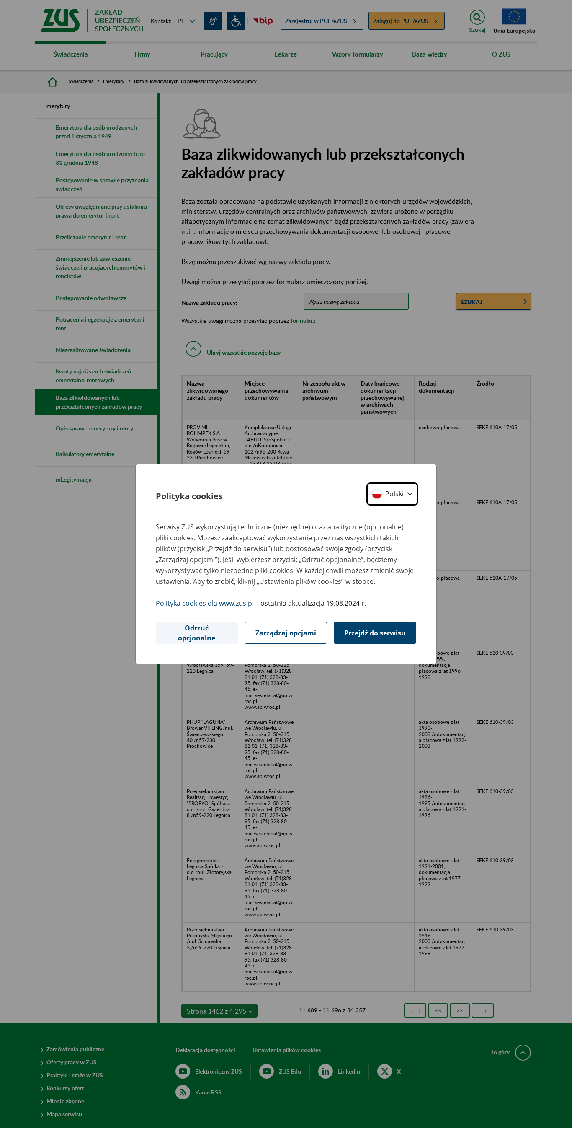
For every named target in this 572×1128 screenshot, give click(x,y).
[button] (392, 494)
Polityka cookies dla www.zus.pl (205, 603)
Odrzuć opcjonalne (196, 633)
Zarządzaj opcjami (285, 633)
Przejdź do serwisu (375, 633)
